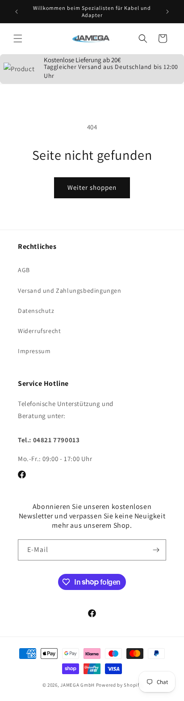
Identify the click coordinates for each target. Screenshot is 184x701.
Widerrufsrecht (39, 331)
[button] (18, 38)
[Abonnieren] (156, 549)
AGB (24, 270)
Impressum (34, 351)
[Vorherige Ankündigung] (16, 11)
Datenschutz (36, 311)
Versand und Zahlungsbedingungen (69, 290)
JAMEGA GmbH (77, 685)
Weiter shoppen (92, 187)
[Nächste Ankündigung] (167, 11)
